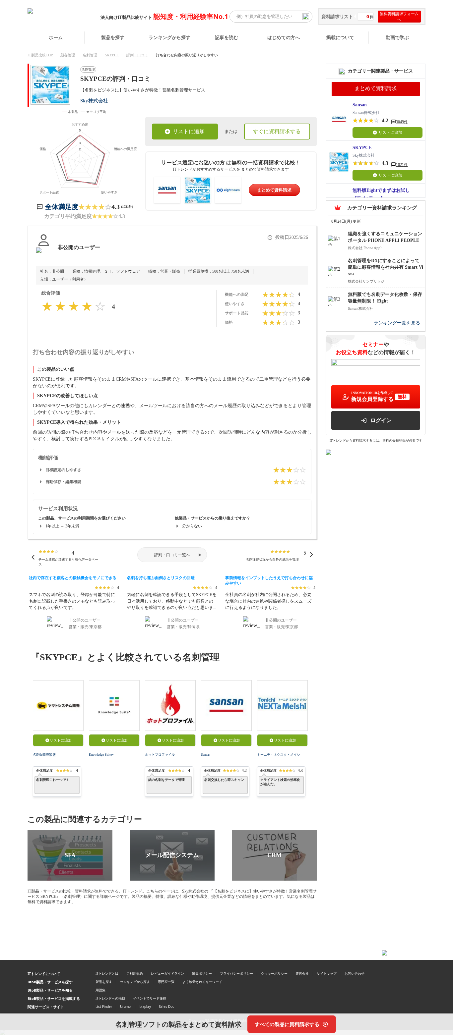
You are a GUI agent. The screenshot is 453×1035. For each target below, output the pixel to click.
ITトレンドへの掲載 (110, 998)
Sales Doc (166, 1006)
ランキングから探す (169, 37)
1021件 (402, 164)
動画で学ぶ (397, 37)
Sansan (205, 754)
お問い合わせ (354, 973)
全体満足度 (61, 206)
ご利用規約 (134, 973)
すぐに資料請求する (277, 131)
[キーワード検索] (305, 16)
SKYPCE (112, 55)
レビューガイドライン (167, 973)
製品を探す (112, 37)
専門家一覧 (166, 981)
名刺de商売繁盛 (44, 754)
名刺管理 (90, 55)
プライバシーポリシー (236, 973)
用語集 (100, 990)
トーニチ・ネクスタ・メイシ (278, 754)
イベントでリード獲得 (149, 998)
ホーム (56, 37)
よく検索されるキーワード (202, 981)
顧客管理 (67, 55)
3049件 (402, 122)
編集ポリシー (202, 973)
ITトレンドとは (107, 973)
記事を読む (226, 37)
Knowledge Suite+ (101, 754)
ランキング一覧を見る (397, 322)
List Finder (104, 1006)
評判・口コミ (137, 55)
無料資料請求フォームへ (399, 16)
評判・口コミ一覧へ (172, 555)
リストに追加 (189, 131)
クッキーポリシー (274, 973)
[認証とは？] (43, 254)
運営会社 (302, 973)
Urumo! (126, 1006)
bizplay (145, 1006)
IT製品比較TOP (40, 55)
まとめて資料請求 (274, 190)
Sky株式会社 (94, 100)
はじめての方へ (283, 37)
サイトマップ (327, 973)
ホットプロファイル (160, 754)
